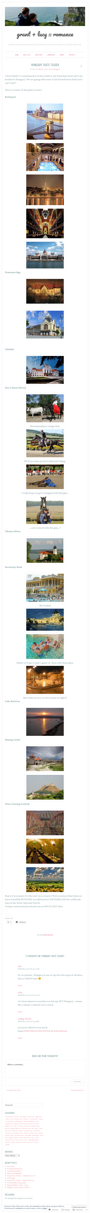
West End (23, 1142)
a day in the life (9, 1117)
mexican (26, 1133)
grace (22, 1126)
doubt (37, 1121)
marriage (16, 1133)
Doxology (11, 1178)
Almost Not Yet (78, 1090)
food (11, 1126)
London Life (51, 54)
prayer (12, 1135)
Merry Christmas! (14, 1173)
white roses (30, 1142)
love (11, 1133)
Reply (20, 986)
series (41, 1135)
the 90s (21, 1138)
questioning (28, 1135)
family (24, 1124)
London (7, 1133)
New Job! (10, 1166)
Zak (19, 966)
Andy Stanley (23, 1117)
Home (17, 54)
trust (17, 1140)
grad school (27, 1126)
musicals (40, 1133)
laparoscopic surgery (17, 1131)
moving (31, 1133)
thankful (15, 1138)
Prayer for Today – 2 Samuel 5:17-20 (21, 1176)
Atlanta (7, 1119)
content (41, 1119)
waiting (12, 1142)
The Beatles (27, 1138)
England (16, 1124)
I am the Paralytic (14, 1171)
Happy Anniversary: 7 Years (18, 1187)
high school (18, 1128)
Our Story (38, 54)
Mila (20, 992)
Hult (32, 1128)
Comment (77, 1081)
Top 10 (32, 1138)
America (16, 1117)
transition (8, 1140)
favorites (36, 1124)
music (35, 1133)
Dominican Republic (29, 1121)
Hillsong (24, 1128)
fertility (7, 1126)
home (29, 1128)
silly (6, 1138)
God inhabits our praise (16, 1183)
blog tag (16, 1119)
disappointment (18, 1121)
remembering (35, 1135)
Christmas (26, 1119)
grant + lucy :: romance (45, 34)
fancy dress (30, 1124)
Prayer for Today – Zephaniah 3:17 (21, 1180)
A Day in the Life (13, 1090)
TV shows (25, 1140)
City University (33, 1119)
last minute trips (28, 1131)
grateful (34, 1126)
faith (20, 1124)
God (18, 1126)
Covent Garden (9, 1121)
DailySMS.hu (60, 1031)
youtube (7, 1145)
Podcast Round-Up (14, 1169)
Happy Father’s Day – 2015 (17, 1185)
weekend (17, 1142)
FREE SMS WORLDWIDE (37, 1031)
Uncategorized (48, 935)
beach (11, 1119)
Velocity (7, 1142)
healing (12, 1128)
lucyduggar (55, 69)
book (20, 1119)
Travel (62, 54)
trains (36, 1138)
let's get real (37, 1131)
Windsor (36, 1142)
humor (36, 1128)
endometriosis (9, 1124)
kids (10, 1131)
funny (15, 1126)
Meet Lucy (26, 54)
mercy (21, 1133)
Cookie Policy (46, 1208)
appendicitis (38, 1117)
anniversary (31, 1117)
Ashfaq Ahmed (24, 1019)
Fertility (72, 54)
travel (13, 1140)
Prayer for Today (19, 1135)
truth (20, 1140)
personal (7, 1135)
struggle (10, 1138)
